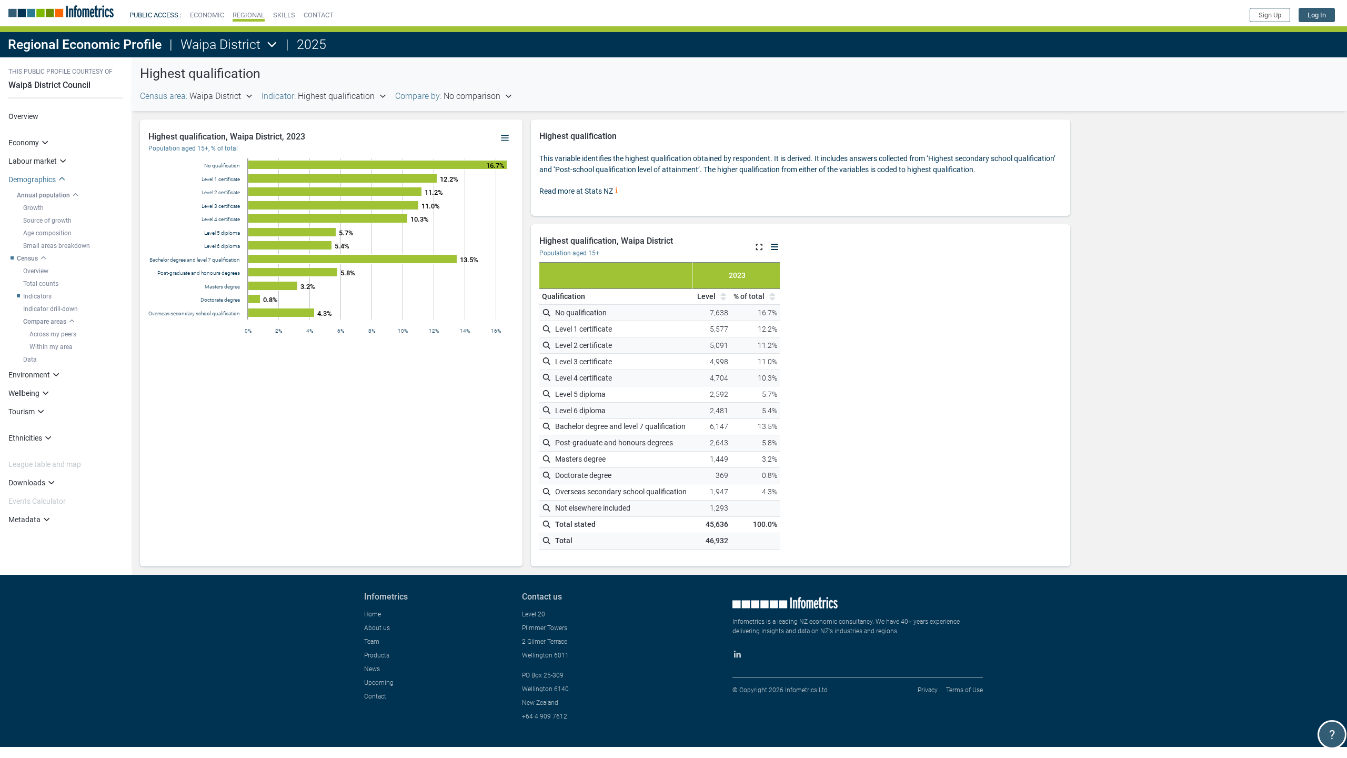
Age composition (47, 233)
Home (372, 614)
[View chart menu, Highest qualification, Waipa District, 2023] (505, 138)
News (372, 669)
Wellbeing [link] (23, 393)
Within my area (51, 347)
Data (30, 359)
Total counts (40, 283)
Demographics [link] (32, 179)
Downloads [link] (26, 482)
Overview (23, 116)
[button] (207, 15)
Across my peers (52, 334)
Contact (375, 696)
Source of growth (47, 220)
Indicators (37, 296)
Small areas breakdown (56, 246)
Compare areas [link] (44, 321)
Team (371, 641)
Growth (33, 208)
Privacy (928, 690)
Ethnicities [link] (25, 438)
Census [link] (27, 258)
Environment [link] (29, 375)
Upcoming (379, 682)
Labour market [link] (32, 161)
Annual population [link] (43, 195)
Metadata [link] (24, 519)
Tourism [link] (21, 411)
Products (376, 655)
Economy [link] (23, 142)
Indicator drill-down (50, 309)
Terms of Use (964, 690)
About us (377, 628)
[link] (1316, 15)
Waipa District (220, 44)
